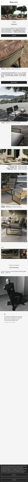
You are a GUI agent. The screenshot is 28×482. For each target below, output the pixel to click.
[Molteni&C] (14, 2)
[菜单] (2, 2)
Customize (14, 479)
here (18, 470)
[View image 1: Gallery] (10, 254)
